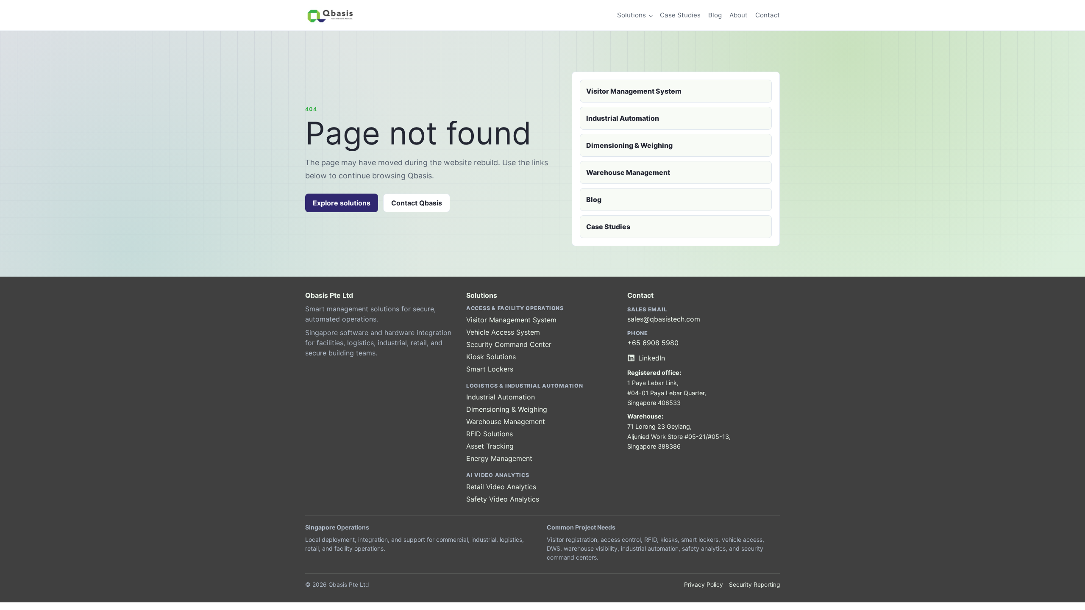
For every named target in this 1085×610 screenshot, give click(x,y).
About (738, 15)
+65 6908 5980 (653, 342)
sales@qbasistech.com (663, 319)
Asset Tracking (490, 446)
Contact (767, 15)
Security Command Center (508, 344)
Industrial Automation (622, 118)
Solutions (631, 15)
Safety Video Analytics (502, 499)
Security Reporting (754, 584)
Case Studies (680, 15)
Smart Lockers (489, 369)
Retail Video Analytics (501, 486)
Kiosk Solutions (491, 356)
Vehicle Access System (503, 332)
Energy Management (499, 458)
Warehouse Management (628, 172)
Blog (715, 15)
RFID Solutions (489, 434)
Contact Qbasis (416, 203)
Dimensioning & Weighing (629, 145)
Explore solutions (341, 203)
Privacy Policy (703, 584)
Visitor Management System (634, 91)
